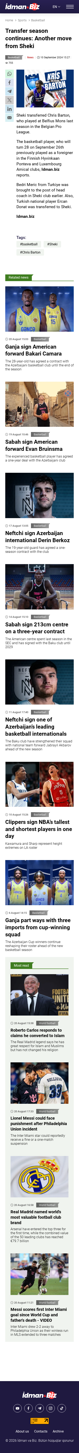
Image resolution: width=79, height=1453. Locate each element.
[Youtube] (17, 1408)
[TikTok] (61, 1408)
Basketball (14, 57)
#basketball (28, 244)
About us (22, 1431)
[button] (9, 74)
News (30, 57)
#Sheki (52, 244)
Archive (58, 1431)
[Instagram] (50, 1408)
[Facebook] (28, 1408)
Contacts (40, 1431)
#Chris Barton (30, 252)
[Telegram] (39, 1408)
